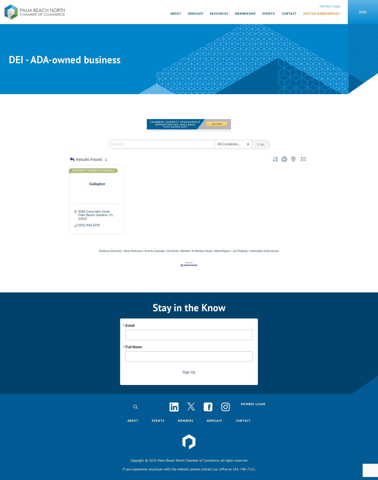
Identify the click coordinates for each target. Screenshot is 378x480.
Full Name (133, 347)
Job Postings (240, 251)
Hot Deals (173, 251)
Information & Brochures (264, 251)
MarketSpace (222, 251)
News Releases (133, 251)
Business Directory (110, 251)
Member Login (330, 6)
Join (362, 12)
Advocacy (214, 421)
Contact (243, 421)
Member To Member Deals (196, 251)
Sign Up (189, 372)
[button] (72, 159)
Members (185, 421)
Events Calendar (155, 251)
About (133, 421)
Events (158, 421)
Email (130, 325)
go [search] (262, 144)
